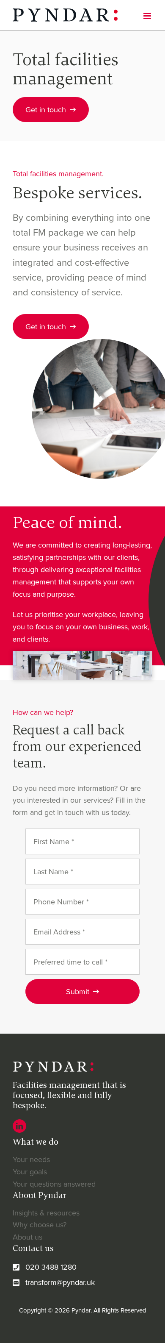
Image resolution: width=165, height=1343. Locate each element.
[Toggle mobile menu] (147, 15)
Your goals (30, 1171)
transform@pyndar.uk (60, 1282)
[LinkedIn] (19, 1126)
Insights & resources (46, 1212)
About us (27, 1237)
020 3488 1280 (51, 1267)
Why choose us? (39, 1224)
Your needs (31, 1159)
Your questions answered (54, 1184)
